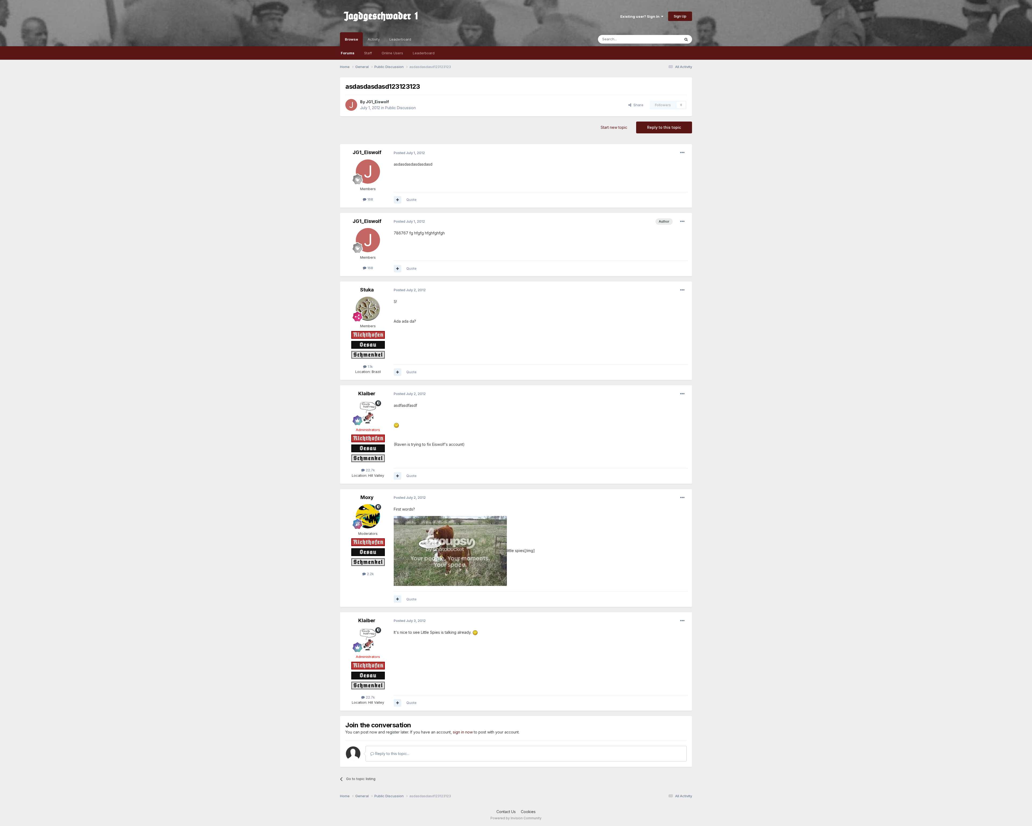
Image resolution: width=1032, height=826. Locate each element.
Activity (374, 39)
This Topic (664, 39)
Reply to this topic (664, 127)
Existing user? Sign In (640, 16)
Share (637, 105)
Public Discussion (400, 107)
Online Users (392, 53)
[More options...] (682, 152)
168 (369, 199)
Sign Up (680, 16)
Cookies (528, 811)
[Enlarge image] (396, 425)
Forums (347, 53)
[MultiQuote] (397, 200)
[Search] (686, 39)
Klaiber (366, 393)
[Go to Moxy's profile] (368, 516)
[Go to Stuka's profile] (368, 309)
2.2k (370, 574)
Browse (351, 39)
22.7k (370, 470)
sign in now (463, 732)
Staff (368, 53)
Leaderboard (424, 53)
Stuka (367, 290)
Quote (411, 199)
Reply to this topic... (391, 753)
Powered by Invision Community (516, 818)
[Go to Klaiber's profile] (368, 412)
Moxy (367, 497)
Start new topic (614, 127)
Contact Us (506, 811)
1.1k (370, 366)
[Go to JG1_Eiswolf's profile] (351, 105)
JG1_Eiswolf (377, 101)
